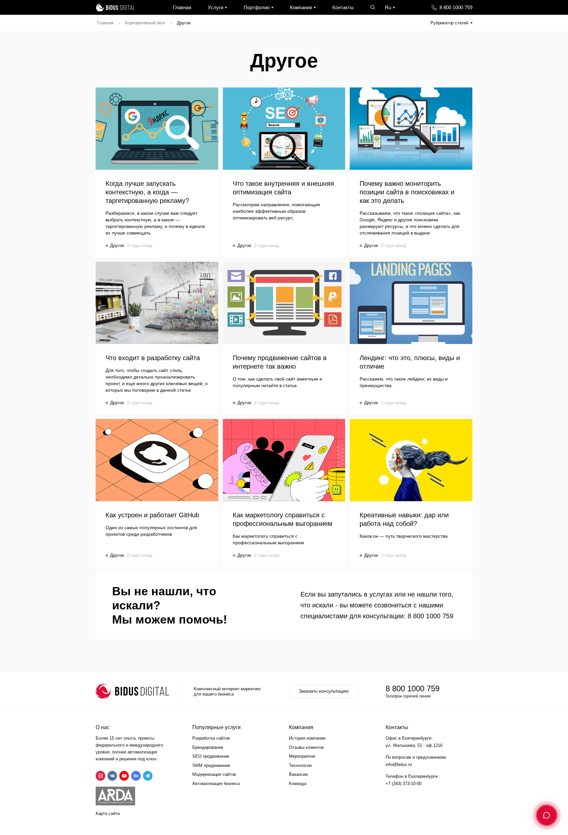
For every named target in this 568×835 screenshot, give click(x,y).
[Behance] (136, 776)
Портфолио (257, 7)
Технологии (300, 765)
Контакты (343, 7)
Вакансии (298, 774)
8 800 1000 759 (455, 7)
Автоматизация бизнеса (216, 783)
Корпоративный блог (145, 22)
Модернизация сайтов (214, 774)
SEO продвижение (210, 756)
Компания (301, 7)
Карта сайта (108, 813)
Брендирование (207, 747)
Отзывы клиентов (306, 747)
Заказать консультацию (324, 691)
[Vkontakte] (112, 776)
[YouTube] (124, 776)
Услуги (215, 7)
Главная (182, 7)
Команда (297, 783)
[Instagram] (100, 776)
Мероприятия (302, 756)
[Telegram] (148, 776)
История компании (307, 738)
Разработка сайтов (211, 738)
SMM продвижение (211, 765)
